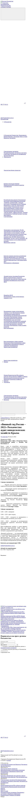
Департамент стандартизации (11, 230)
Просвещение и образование (8, 771)
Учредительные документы (11, 151)
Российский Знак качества (11, 200)
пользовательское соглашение (8, 647)
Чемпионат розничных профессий (13, 379)
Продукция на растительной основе (13, 209)
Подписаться (4, 650)
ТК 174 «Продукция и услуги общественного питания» (15, 240)
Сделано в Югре (19, 208)
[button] (13, 408)
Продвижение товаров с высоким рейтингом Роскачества (13, 317)
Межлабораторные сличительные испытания (13, 770)
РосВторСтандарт (17, 213)
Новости (6, 380)
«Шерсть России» (17, 212)
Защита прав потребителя (10, 360)
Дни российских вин (21, 777)
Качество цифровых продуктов (14, 258)
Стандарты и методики (13, 781)
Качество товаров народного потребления (15, 256)
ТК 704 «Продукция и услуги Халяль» (14, 232)
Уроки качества (22, 279)
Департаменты (22, 135)
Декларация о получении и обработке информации (12, 793)
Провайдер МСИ (8, 295)
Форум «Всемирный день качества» (13, 776)
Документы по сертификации (18, 154)
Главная (3, 417)
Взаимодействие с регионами (11, 136)
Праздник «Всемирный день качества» (11, 775)
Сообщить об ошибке (14, 795)
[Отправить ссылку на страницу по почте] (12, 604)
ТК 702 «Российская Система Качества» (14, 230)
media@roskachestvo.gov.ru (8, 545)
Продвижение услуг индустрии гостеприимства (12, 320)
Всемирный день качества (11, 279)
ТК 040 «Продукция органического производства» (15, 233)
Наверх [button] (3, 796)
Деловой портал (8, 276)
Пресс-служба (23, 136)
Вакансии (6, 138)
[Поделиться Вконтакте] (12, 569)
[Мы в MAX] (12, 67)
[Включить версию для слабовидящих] (13, 14)
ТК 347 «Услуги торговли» (18, 238)
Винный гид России (20, 258)
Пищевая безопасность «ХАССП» (15, 204)
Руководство (15, 135)
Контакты (11, 155)
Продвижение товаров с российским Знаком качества (14, 313)
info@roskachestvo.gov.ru (7, 118)
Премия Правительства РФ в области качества (14, 184)
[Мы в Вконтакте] (12, 31)
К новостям (4, 436)
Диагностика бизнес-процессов (9, 768)
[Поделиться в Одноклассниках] (12, 581)
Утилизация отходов (15, 204)
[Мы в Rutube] (12, 91)
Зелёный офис (14, 202)
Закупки (6, 155)
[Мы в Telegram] (12, 55)
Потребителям (4, 119)
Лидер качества (13, 376)
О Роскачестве (8, 135)
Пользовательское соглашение (9, 792)
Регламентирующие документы (12, 152)
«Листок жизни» (8, 212)
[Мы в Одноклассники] (12, 43)
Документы (24, 764)
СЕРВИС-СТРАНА (22, 376)
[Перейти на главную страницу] (7, 1)
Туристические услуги (17, 206)
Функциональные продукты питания (13, 211)
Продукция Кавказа (9, 208)
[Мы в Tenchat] (12, 79)
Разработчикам (5, 795)
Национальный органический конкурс (14, 378)
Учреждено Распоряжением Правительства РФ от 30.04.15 (6, 5)
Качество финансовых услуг (11, 257)
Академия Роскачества (19, 276)
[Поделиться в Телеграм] (12, 593)
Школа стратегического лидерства (13, 277)
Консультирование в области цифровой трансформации (14, 345)
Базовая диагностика (9, 183)
